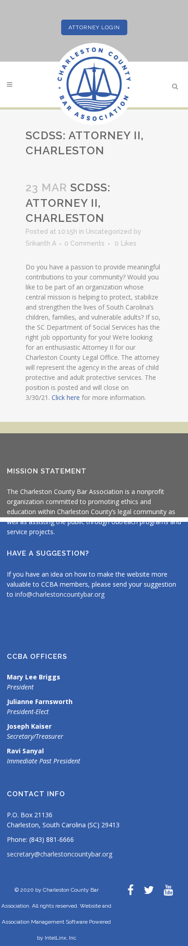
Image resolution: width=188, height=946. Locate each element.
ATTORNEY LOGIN (94, 27)
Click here (66, 397)
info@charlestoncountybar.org (59, 594)
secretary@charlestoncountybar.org (59, 854)
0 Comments (84, 243)
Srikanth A (41, 243)
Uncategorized (109, 231)
